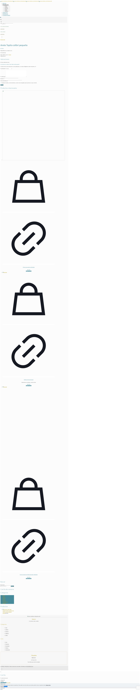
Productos (7, 644)
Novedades (7, 646)
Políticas (6, 647)
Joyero (4, 599)
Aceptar (5, 686)
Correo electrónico (4, 80)
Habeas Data (48, 685)
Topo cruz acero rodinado (29, 267)
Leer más (2, 686)
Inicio (6, 642)
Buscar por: (2, 584)
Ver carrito (8, 682)
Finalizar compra (3, 682)
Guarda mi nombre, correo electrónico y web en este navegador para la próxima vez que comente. (19, 82)
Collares (4, 598)
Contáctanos (7, 649)
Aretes (10, 54)
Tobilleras (4, 603)
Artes (6, 627)
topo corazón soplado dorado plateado (29, 574)
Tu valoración (3, 76)
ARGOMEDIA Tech (29, 666)
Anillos (4, 595)
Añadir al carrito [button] (28, 271)
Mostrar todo (2, 39)
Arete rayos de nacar (28, 379)
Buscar (12, 586)
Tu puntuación (3, 68)
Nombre (2, 78)
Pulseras (4, 600)
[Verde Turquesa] (26, 1)
